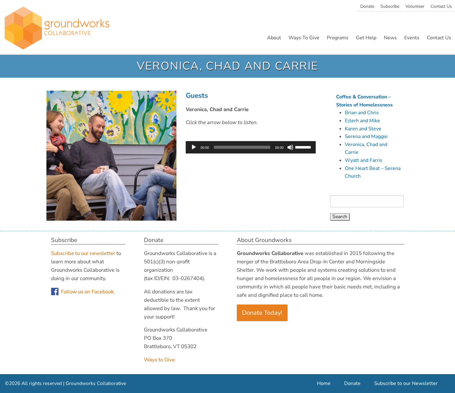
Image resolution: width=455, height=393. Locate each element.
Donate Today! (262, 313)
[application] (251, 147)
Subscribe (389, 6)
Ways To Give (303, 37)
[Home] (57, 29)
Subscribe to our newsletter (83, 253)
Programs (338, 37)
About (274, 37)
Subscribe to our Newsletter (406, 383)
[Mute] (290, 147)
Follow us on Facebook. (88, 291)
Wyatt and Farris (363, 160)
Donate (367, 6)
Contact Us (441, 6)
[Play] (194, 147)
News (390, 37)
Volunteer (414, 6)
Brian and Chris (362, 112)
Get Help (366, 37)
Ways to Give (159, 359)
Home (324, 383)
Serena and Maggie (366, 136)
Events (411, 37)
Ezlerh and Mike (362, 120)
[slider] (304, 146)
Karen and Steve (363, 128)
